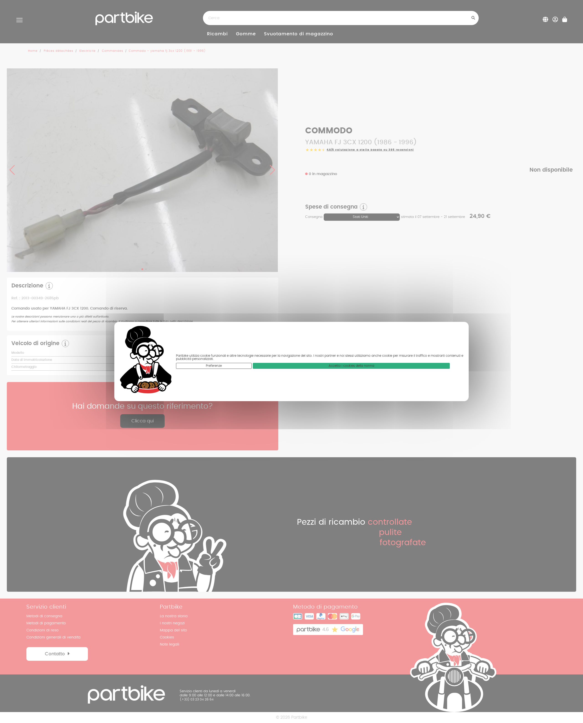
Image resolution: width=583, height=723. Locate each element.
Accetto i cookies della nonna (351, 365)
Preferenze (214, 365)
